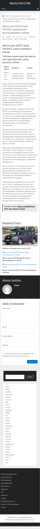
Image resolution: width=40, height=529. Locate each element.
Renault (8, 436)
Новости (4, 495)
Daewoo (8, 400)
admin (9, 37)
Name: (4, 327)
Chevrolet (8, 394)
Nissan (7, 428)
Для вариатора (6, 483)
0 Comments (22, 39)
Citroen (8, 397)
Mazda (7, 423)
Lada (7, 418)
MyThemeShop (18, 520)
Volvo (7, 457)
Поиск (7, 374)
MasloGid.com (20, 3)
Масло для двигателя (9, 474)
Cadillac (8, 392)
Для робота (5, 486)
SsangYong (9, 444)
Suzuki (7, 449)
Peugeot (8, 434)
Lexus (7, 421)
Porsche (8, 439)
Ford (7, 405)
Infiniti (7, 413)
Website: (5, 345)
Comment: (6, 308)
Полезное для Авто (8, 501)
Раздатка (4, 489)
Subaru (7, 447)
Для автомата (7, 39)
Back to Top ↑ (30, 520)
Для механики (6, 480)
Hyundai (8, 410)
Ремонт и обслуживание (10, 504)
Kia (6, 415)
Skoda (7, 442)
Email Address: (7, 336)
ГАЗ (6, 463)
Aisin (34, 37)
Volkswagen (9, 455)
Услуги (3, 507)
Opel (7, 431)
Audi (7, 387)
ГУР (2, 492)
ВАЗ (6, 460)
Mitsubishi (8, 426)
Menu (3, 9)
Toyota (8, 452)
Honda (7, 408)
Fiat (6, 402)
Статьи (3, 498)
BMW (7, 389)
